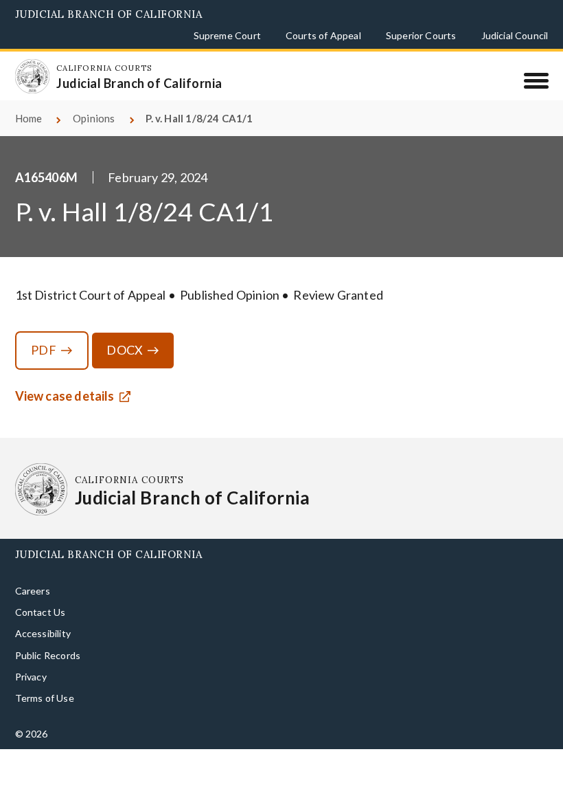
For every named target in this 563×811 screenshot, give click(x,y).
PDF (43, 349)
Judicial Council (515, 35)
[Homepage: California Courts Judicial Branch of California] (32, 76)
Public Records (48, 655)
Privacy (31, 676)
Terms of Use (44, 698)
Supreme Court (227, 35)
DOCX (124, 349)
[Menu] (536, 80)
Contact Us (40, 612)
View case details (65, 395)
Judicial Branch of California (109, 14)
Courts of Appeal (323, 35)
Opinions (94, 118)
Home (29, 118)
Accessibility (43, 633)
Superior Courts (421, 35)
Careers (32, 591)
